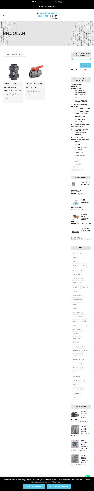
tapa (75, 385)
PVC (76, 158)
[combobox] (14, 54)
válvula (76, 398)
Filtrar (85, 65)
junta (75, 321)
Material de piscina (79, 129)
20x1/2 (75, 261)
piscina (76, 342)
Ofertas (74, 167)
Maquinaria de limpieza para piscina (81, 132)
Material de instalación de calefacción (81, 92)
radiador (77, 355)
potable (76, 351)
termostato (78, 389)
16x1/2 (75, 257)
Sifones (78, 164)
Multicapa (79, 152)
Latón (77, 144)
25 (83, 261)
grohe (75, 308)
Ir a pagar (53, 6)
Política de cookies (58, 486)
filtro (75, 291)
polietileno (78, 346)
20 (83, 257)
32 (84, 266)
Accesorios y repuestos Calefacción (76, 86)
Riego (77, 161)
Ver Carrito (43, 6)
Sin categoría (77, 170)
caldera (76, 274)
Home (87, 33)
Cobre (77, 141)
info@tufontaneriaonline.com (43, 2)
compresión (78, 283)
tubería (76, 393)
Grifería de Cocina (79, 100)
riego (75, 368)
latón (84, 321)
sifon (75, 372)
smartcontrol (79, 381)
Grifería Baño (80, 116)
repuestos (77, 363)
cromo (76, 287)
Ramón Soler (78, 359)
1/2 (74, 253)
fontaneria (77, 295)
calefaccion (78, 278)
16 (81, 253)
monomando (78, 329)
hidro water (78, 312)
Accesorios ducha (82, 108)
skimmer (76, 376)
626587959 (58, 2)
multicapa (77, 334)
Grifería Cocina (81, 102)
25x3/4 (76, 266)
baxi (74, 270)
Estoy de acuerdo (34, 486)
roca (84, 368)
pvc (85, 351)
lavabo (76, 325)
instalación (78, 317)
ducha (85, 287)
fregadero (77, 300)
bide (82, 270)
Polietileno (80, 155)
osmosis (76, 338)
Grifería (74, 97)
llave (85, 325)
